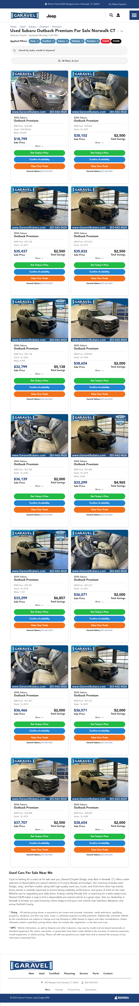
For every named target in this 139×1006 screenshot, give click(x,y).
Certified (54, 973)
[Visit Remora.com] (121, 998)
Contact (108, 973)
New (31, 973)
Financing (69, 973)
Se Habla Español (117, 4)
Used (41, 973)
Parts (96, 973)
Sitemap (59, 990)
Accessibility (90, 990)
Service (84, 973)
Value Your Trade (39, 166)
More (38, 146)
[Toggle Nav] (134, 15)
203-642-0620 (47, 171)
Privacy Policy (74, 990)
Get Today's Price (39, 153)
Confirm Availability (39, 159)
